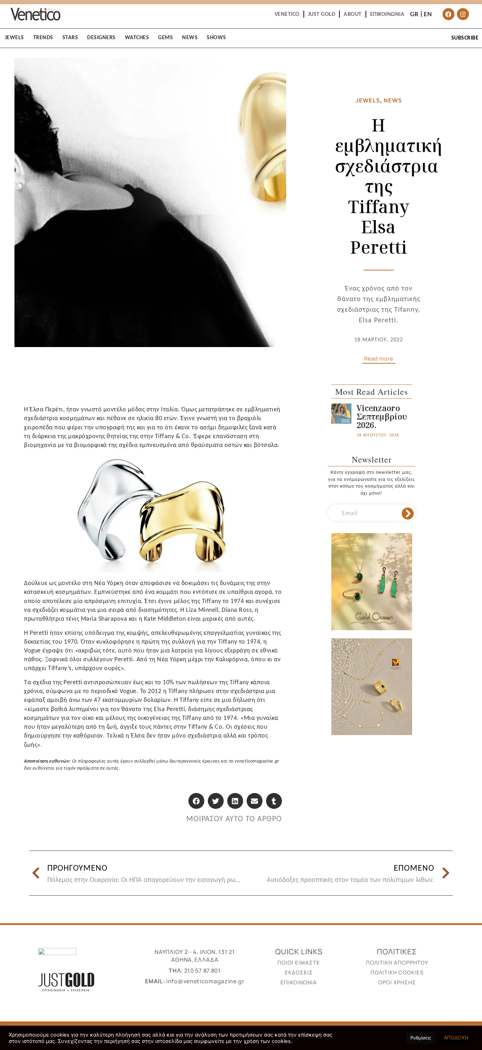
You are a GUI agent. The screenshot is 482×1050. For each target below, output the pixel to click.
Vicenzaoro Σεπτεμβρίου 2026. (382, 416)
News (393, 100)
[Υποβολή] (408, 514)
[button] (196, 801)
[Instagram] (463, 14)
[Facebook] (448, 14)
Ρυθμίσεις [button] (420, 1037)
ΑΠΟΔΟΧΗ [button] (456, 1037)
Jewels (368, 100)
